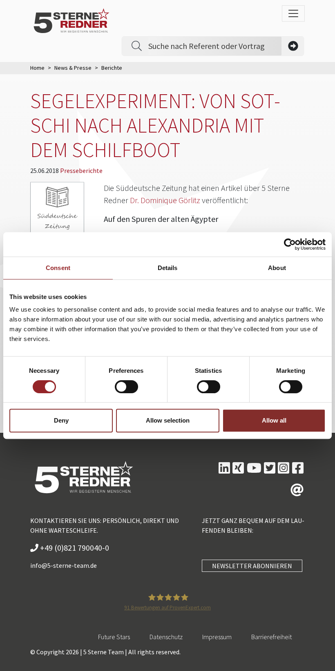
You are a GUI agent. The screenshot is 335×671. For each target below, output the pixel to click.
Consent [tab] (58, 267)
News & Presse (73, 67)
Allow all (274, 420)
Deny (61, 420)
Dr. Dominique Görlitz (165, 200)
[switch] (126, 386)
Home (37, 67)
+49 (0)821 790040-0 (73, 548)
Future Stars (114, 637)
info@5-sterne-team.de (63, 565)
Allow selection (168, 420)
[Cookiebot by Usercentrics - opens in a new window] (290, 244)
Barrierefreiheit (271, 637)
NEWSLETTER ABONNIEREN (252, 566)
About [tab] (277, 267)
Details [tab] (168, 267)
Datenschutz (166, 637)
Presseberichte (81, 170)
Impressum (217, 637)
